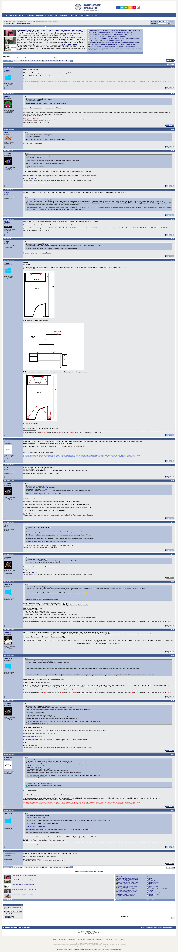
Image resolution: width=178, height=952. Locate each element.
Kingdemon (8, 442)
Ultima (68, 60)
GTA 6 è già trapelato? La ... (124, 887)
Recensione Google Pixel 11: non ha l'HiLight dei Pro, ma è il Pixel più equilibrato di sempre (49, 30)
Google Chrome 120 (153, 894)
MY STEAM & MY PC (30, 179)
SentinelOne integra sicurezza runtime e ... (127, 876)
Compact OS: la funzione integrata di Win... (128, 882)
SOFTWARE (48, 15)
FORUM (82, 15)
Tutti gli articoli (8, 53)
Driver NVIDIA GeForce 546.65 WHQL (158, 889)
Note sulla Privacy (168, 927)
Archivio (160, 927)
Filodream (8, 222)
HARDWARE (13, 15)
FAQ (45, 26)
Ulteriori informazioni (121, 944)
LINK (134, 201)
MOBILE (21, 15)
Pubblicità (76, 949)
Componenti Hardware (26, 21)
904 (62, 60)
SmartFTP (151, 890)
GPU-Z (150, 878)
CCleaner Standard (153, 886)
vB (9, 913)
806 (48, 60)
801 (35, 60)
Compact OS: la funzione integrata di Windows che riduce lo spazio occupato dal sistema (114, 38)
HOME (6, 15)
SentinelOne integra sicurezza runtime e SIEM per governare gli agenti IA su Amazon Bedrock (115, 30)
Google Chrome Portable (154, 893)
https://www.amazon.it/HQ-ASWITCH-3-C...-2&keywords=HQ (68, 634)
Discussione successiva (95, 871)
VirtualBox (150, 895)
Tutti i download (150, 899)
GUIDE (88, 15)
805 (46, 60)
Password (153, 23)
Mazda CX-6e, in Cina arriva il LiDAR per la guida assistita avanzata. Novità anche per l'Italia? (115, 48)
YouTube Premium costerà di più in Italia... (127, 886)
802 (37, 60)
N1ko (6, 468)
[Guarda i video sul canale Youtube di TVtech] (134, 7)
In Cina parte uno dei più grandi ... (125, 893)
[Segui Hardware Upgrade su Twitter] (122, 7)
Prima (15, 60)
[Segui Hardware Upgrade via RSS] (130, 7)
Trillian (150, 891)
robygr (6, 193)
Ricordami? (171, 21)
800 (32, 60)
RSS (103, 949)
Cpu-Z (150, 887)
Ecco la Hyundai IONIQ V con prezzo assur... (128, 881)
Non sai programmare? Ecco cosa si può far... (23, 884)
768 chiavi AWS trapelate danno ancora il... (127, 878)
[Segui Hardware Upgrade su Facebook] (118, 7)
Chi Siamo (60, 949)
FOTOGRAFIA (39, 15)
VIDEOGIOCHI (30, 15)
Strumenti (170, 64)
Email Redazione (96, 949)
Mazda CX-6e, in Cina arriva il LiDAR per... (127, 889)
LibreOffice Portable (153, 881)
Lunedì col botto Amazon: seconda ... (126, 895)
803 (40, 60)
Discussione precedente (82, 871)
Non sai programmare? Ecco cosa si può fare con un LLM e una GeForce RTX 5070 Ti (47, 45)
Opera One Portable (153, 882)
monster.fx (8, 70)
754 (26, 60)
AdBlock (82, 949)
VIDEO (116, 940)
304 (21, 60)
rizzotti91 (7, 633)
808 (54, 60)
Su (174, 927)
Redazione (88, 949)
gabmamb (7, 97)
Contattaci (142, 927)
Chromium (151, 876)
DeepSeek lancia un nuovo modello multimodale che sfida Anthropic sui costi (110, 34)
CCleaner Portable (153, 885)
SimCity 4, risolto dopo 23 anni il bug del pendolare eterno (105, 40)
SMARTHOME (74, 15)
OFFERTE (94, 15)
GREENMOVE (64, 15)
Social (107, 949)
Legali (65, 949)
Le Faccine (6, 915)
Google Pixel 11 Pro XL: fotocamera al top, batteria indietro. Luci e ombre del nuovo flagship (49, 37)
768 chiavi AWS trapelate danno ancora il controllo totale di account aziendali (110, 32)
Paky (6, 132)
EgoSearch (157, 26)
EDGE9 (56, 15)
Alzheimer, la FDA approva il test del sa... (127, 885)
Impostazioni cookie (115, 949)
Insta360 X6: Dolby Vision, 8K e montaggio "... (23, 894)
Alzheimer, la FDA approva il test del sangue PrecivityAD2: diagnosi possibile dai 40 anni (114, 42)
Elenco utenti (118, 26)
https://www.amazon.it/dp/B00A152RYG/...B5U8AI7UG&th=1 (41, 473)
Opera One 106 (152, 883)
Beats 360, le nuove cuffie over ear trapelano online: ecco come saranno (109, 50)
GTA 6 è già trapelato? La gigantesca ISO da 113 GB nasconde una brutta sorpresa (112, 46)
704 (23, 60)
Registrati (19, 26)
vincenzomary (9, 854)
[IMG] (9, 916)
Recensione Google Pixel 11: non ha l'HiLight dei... (24, 875)
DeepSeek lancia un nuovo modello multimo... (128, 879)
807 (51, 60)
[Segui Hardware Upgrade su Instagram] (138, 7)
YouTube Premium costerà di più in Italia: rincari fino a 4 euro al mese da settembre (112, 44)
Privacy (70, 949)
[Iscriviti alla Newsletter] (126, 7)
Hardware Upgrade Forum (12, 21)
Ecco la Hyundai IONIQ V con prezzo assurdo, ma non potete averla (108, 36)
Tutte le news (91, 53)
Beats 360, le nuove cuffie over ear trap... (127, 890)
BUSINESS (99, 940)
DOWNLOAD (90, 940)
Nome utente (154, 21)
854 (60, 60)
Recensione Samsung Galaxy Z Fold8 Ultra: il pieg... (25, 889)
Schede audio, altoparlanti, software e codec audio (45, 21)
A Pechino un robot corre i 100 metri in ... (127, 891)
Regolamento (75, 26)
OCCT (150, 879)
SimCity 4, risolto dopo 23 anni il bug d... (127, 883)
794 (29, 60)
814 (57, 60)
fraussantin (8, 154)
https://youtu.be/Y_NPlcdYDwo (32, 736)
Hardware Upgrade (151, 927)
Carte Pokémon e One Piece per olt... (126, 894)
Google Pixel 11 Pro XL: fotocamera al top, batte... (24, 879)
